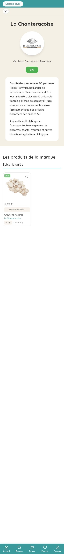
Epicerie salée (12, 3)
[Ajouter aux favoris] (27, 177)
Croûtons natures (13, 214)
